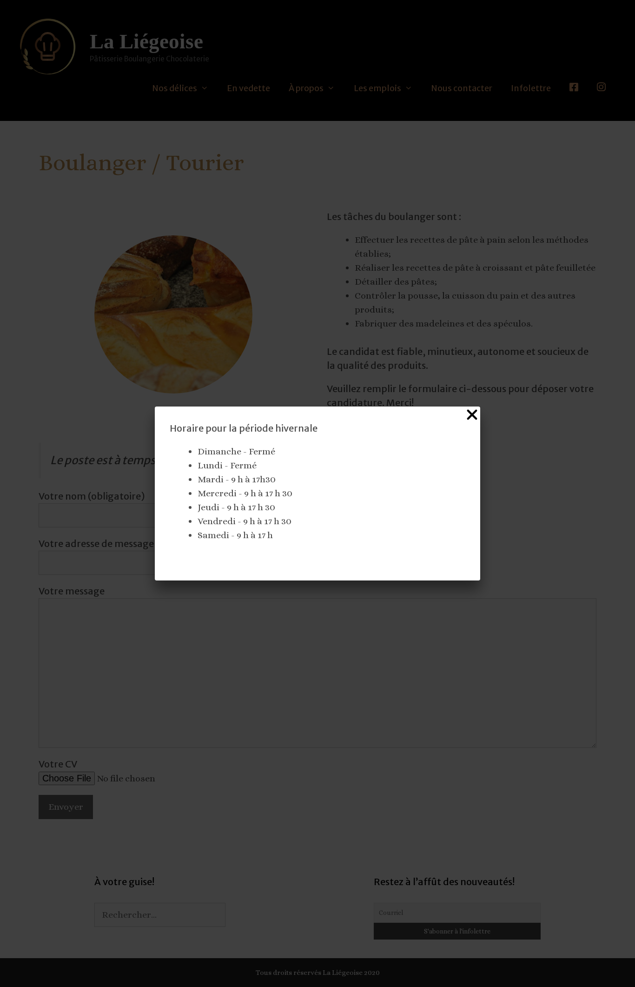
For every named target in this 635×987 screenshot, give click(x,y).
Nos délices (174, 88)
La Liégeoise (146, 41)
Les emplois (377, 88)
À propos (306, 88)
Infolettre (531, 88)
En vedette (248, 88)
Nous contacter (461, 88)
